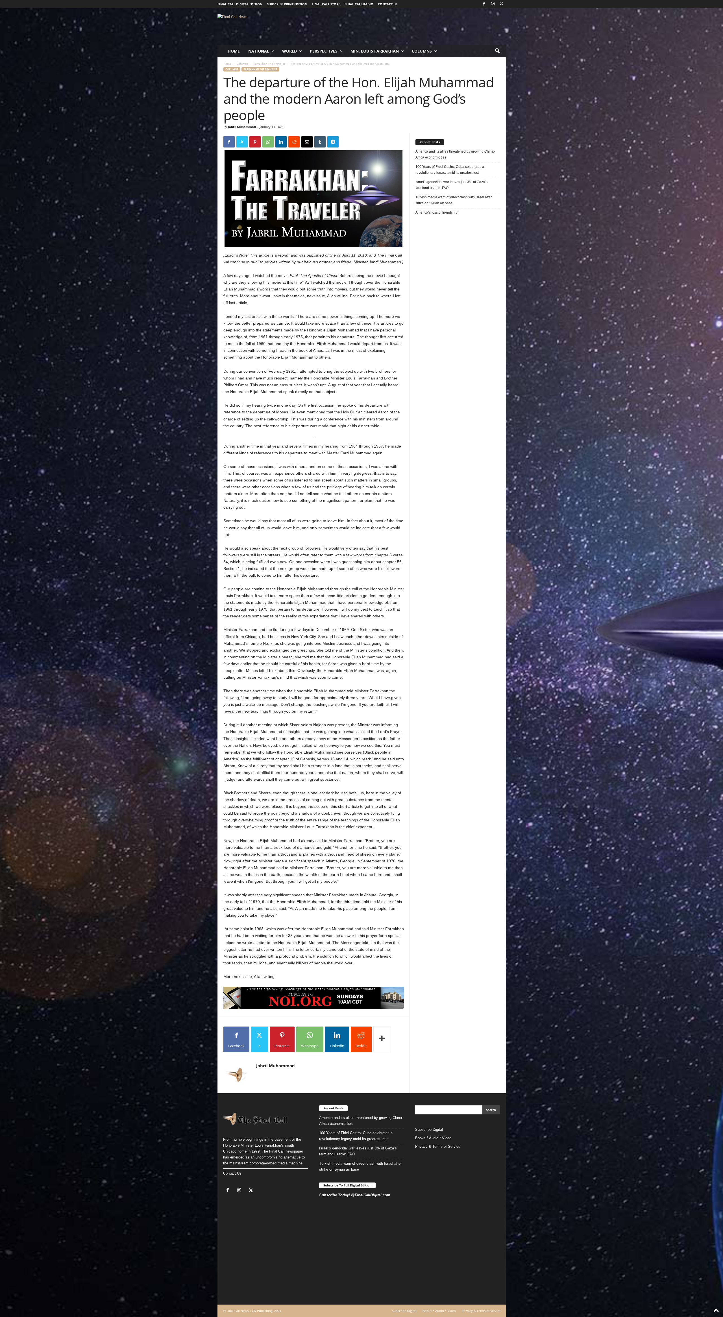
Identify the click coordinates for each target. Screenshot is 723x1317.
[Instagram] (492, 4)
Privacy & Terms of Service (437, 1146)
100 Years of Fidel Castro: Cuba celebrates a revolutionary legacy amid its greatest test (449, 170)
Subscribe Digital (429, 1129)
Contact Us (232, 1173)
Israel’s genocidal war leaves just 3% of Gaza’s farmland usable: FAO (451, 185)
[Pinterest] (255, 141)
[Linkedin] (281, 141)
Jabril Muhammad (242, 127)
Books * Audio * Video (433, 1138)
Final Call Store (326, 4)
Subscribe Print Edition (287, 4)
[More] (382, 1039)
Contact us (387, 4)
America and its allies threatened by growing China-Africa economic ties (455, 154)
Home (234, 51)
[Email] (307, 141)
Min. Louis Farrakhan (374, 51)
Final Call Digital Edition (239, 4)
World (289, 51)
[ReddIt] (294, 141)
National (258, 51)
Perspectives (323, 51)
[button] (497, 51)
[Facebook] (484, 4)
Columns (422, 51)
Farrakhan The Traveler (269, 64)
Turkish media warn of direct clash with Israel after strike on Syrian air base (453, 200)
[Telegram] (333, 141)
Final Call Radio (359, 4)
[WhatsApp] (268, 141)
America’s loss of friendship (436, 212)
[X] (501, 4)
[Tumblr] (320, 141)
